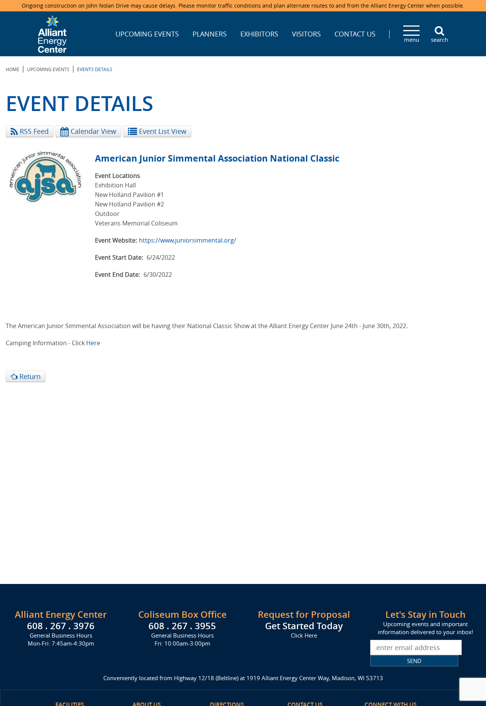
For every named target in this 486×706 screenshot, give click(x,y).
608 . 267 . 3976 (61, 626)
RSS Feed (33, 131)
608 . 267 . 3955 (182, 626)
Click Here (304, 635)
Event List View (161, 131)
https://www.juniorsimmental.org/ (187, 240)
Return (29, 376)
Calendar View (92, 131)
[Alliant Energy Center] (52, 33)
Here (93, 343)
